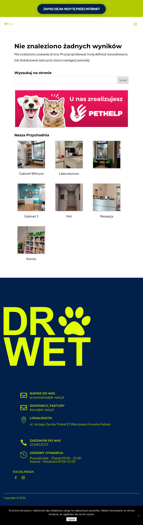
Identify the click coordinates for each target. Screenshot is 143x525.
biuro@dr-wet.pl (42, 410)
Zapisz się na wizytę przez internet (71, 9)
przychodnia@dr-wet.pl (47, 397)
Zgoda (71, 519)
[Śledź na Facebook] (16, 478)
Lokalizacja (41, 418)
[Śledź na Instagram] (23, 478)
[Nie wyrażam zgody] (138, 515)
